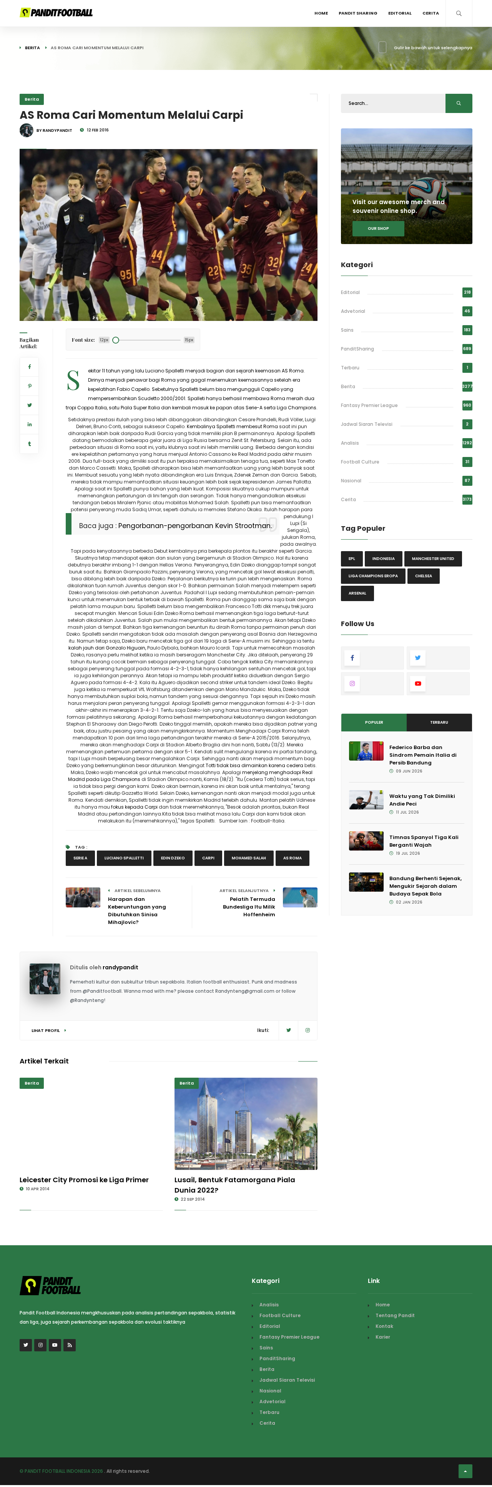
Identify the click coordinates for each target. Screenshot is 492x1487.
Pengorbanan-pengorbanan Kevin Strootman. (195, 525)
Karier (383, 1337)
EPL (352, 559)
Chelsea (423, 576)
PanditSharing (357, 349)
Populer (374, 722)
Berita (32, 48)
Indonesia (383, 559)
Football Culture (360, 462)
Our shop (378, 228)
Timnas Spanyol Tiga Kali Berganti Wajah (424, 841)
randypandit (120, 967)
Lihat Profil (46, 1030)
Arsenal (357, 593)
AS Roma (292, 858)
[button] (31, 310)
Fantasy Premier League (369, 405)
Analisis (350, 443)
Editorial (400, 13)
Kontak (384, 1326)
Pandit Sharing (358, 13)
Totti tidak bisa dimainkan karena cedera (254, 765)
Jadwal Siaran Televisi (366, 424)
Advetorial (353, 311)
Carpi (208, 858)
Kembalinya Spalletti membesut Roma (232, 426)
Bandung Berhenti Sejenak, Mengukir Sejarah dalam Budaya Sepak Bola (425, 886)
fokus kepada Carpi (135, 807)
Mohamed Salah (249, 858)
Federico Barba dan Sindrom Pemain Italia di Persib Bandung (423, 755)
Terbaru (350, 367)
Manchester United (433, 559)
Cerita (430, 13)
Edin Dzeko (173, 858)
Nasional (351, 480)
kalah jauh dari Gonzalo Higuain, (107, 648)
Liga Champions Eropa (373, 576)
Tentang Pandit (395, 1315)
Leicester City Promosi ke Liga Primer (84, 1180)
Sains (347, 330)
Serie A (80, 858)
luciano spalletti (124, 858)
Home (321, 13)
